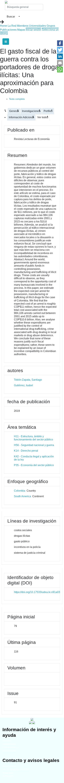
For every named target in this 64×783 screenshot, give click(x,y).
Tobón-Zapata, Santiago (28, 379)
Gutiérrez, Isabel (23, 385)
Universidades (37, 25)
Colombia (19, 490)
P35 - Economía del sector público (34, 465)
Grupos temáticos (10, 747)
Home (3, 25)
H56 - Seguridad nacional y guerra (34, 445)
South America (22, 496)
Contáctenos (8, 776)
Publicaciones (8, 29)
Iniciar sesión (33, 29)
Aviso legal (7, 772)
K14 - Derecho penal (26, 450)
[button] (60, 43)
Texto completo (17, 99)
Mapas (21, 29)
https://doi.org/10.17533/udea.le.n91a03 (37, 592)
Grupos (51, 25)
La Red (12, 25)
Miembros (22, 25)
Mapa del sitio (9, 766)
